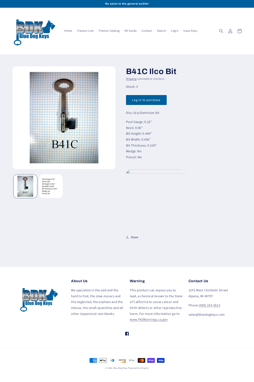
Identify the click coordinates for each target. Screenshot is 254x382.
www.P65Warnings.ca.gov (149, 319)
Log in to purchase (146, 100)
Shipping (131, 79)
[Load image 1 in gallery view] (25, 186)
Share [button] (134, 237)
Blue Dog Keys (121, 368)
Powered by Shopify (138, 368)
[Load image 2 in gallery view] (51, 186)
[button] (221, 31)
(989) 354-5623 (209, 305)
